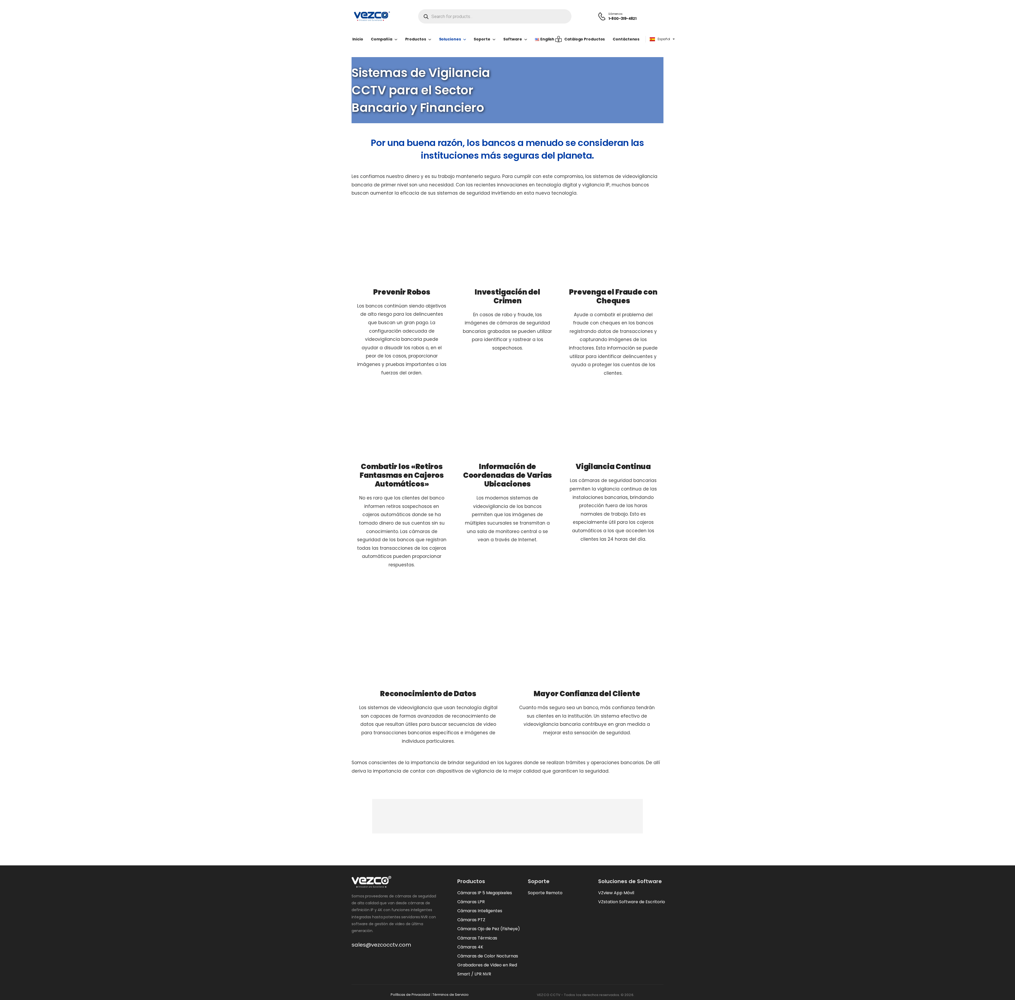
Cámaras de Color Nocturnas (487, 955)
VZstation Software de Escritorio (631, 901)
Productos (415, 39)
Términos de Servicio (450, 994)
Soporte (482, 39)
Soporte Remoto (545, 892)
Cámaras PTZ (471, 919)
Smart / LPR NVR (474, 973)
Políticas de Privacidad (410, 994)
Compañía (381, 39)
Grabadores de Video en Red (487, 964)
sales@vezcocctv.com (381, 944)
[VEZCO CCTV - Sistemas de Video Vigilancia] (372, 16)
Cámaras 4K (470, 946)
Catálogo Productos (584, 39)
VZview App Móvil (616, 892)
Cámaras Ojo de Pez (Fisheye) (488, 928)
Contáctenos (626, 39)
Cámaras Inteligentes (479, 910)
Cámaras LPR (471, 901)
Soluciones (450, 39)
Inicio (357, 39)
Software (512, 39)
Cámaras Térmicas (477, 938)
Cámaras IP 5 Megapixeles (484, 892)
